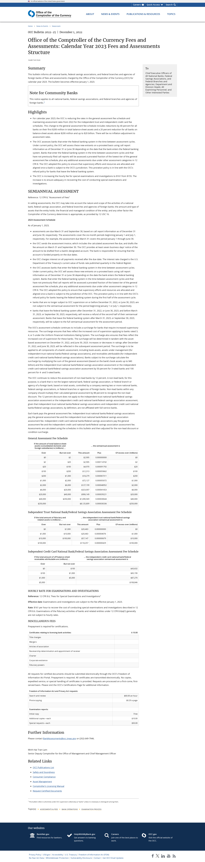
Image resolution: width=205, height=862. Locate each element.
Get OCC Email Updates (113, 858)
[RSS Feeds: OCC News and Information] (174, 856)
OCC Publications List (43, 767)
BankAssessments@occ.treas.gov (59, 738)
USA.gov (46, 854)
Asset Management (42, 781)
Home (30, 26)
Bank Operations (70, 809)
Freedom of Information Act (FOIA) (94, 854)
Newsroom (56, 26)
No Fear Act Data (36, 858)
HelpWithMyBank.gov (84, 834)
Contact (97, 858)
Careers (137, 4)
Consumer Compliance (44, 776)
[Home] (70, 836)
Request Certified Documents (47, 790)
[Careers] (107, 836)
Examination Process (91, 809)
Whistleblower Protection (57, 858)
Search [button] (169, 4)
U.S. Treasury (71, 854)
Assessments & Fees (49, 809)
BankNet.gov (43, 834)
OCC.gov (153, 834)
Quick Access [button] (153, 4)
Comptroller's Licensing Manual (48, 786)
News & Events (42, 26)
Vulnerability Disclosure (81, 858)
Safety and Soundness (44, 772)
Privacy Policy (35, 854)
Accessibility (57, 854)
